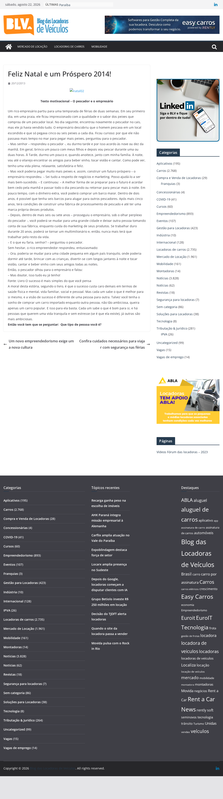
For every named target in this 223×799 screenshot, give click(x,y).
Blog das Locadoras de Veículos (197, 553)
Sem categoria (167, 307)
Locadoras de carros (69, 46)
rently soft (205, 710)
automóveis (203, 532)
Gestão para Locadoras (173, 228)
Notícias (162, 278)
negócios (200, 691)
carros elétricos (190, 589)
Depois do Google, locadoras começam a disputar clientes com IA (109, 584)
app (216, 520)
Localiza (188, 665)
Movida (187, 690)
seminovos (189, 717)
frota (212, 628)
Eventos (162, 221)
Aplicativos (164, 163)
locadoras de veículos (197, 658)
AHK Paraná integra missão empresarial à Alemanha (107, 520)
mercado (190, 677)
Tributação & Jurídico (172, 328)
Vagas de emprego (170, 357)
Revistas (163, 292)
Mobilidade (99, 46)
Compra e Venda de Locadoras (179, 178)
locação (203, 665)
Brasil (186, 574)
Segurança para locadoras (176, 300)
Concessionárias (168, 192)
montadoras (204, 684)
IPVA (164, 334)
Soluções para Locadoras (175, 314)
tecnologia (205, 717)
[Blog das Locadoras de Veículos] (8, 46)
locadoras (209, 651)
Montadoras (165, 271)
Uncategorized (167, 343)
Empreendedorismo (171, 214)
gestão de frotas (190, 636)
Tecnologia (164, 321)
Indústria (163, 235)
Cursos (162, 206)
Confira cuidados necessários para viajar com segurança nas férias (112, 344)
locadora (208, 635)
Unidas (210, 723)
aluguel (200, 500)
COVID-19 (163, 199)
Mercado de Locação (32, 46)
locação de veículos (193, 671)
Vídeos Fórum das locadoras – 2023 (182, 452)
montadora (187, 684)
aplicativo (206, 520)
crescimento (208, 589)
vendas (185, 732)
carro (196, 574)
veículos (200, 731)
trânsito (187, 723)
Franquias (168, 184)
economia (187, 605)
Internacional (166, 242)
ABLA (187, 500)
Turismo (198, 724)
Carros (161, 171)
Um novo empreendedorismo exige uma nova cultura (41, 344)
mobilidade (206, 678)
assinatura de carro (193, 527)
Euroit (188, 617)
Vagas (161, 350)
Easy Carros (197, 596)
